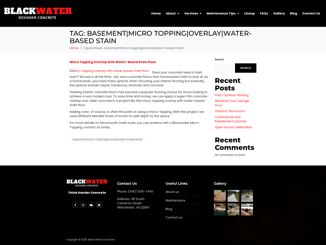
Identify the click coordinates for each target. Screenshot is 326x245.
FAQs (264, 13)
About (171, 13)
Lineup (249, 13)
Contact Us (311, 13)
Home (156, 13)
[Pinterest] (99, 205)
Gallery (279, 13)
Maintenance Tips (221, 13)
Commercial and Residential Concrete (230, 119)
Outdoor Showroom (230, 111)
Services (191, 13)
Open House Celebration (233, 127)
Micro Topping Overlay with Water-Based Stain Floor (113, 62)
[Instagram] (83, 205)
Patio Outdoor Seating (231, 95)
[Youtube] (91, 205)
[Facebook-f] (75, 205)
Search (219, 59)
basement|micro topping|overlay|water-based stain (107, 139)
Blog (293, 13)
